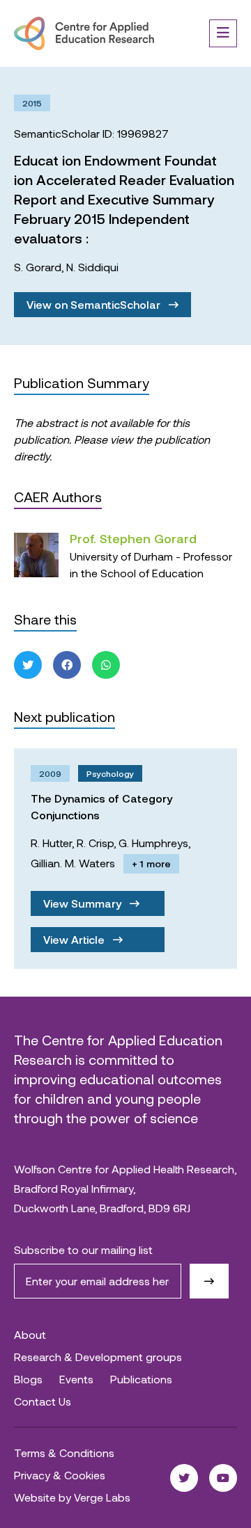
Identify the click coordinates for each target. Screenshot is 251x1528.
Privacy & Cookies (59, 1474)
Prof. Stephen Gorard (133, 538)
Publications (141, 1378)
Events (76, 1378)
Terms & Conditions (64, 1452)
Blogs (28, 1378)
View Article (75, 939)
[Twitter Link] (184, 1478)
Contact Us (42, 1401)
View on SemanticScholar (94, 304)
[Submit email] (209, 1281)
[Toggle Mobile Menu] (223, 33)
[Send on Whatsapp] (106, 665)
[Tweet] (28, 665)
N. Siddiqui (92, 266)
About (30, 1334)
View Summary (83, 903)
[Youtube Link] (223, 1478)
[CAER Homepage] (84, 33)
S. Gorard (37, 266)
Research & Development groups (98, 1356)
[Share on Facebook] (67, 665)
